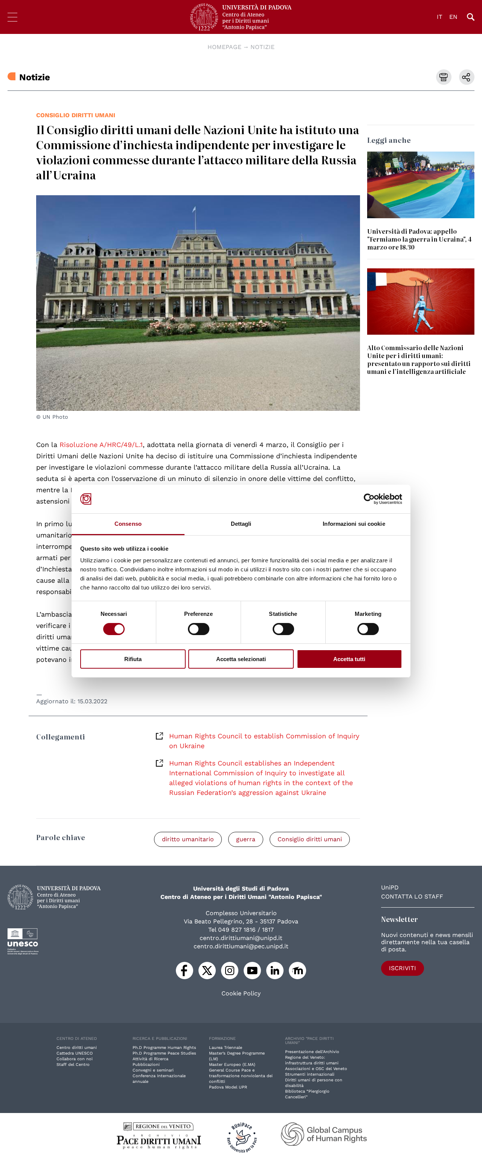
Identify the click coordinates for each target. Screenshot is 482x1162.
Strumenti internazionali (309, 1074)
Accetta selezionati (241, 659)
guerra (245, 839)
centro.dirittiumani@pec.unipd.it (241, 946)
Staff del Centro (73, 1064)
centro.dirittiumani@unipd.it (241, 938)
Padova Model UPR (228, 1087)
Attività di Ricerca (150, 1058)
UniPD (390, 887)
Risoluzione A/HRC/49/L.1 (101, 445)
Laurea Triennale (225, 1047)
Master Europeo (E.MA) (232, 1064)
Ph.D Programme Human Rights (164, 1047)
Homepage (224, 47)
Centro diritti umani (76, 1047)
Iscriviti (402, 968)
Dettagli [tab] (241, 524)
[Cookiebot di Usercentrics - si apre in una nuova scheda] (369, 499)
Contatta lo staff (412, 896)
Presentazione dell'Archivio (312, 1051)
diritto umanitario (188, 839)
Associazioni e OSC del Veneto (316, 1068)
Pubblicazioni (146, 1064)
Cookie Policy (241, 994)
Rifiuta (133, 659)
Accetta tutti (349, 659)
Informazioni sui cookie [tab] (354, 524)
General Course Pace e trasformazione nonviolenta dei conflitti (241, 1076)
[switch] (198, 629)
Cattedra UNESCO (74, 1053)
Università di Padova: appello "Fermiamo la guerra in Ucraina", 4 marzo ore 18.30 (419, 239)
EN (453, 16)
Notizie (262, 47)
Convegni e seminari (153, 1070)
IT (439, 16)
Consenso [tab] (128, 524)
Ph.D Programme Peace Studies (164, 1053)
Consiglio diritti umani (75, 115)
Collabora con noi (74, 1058)
